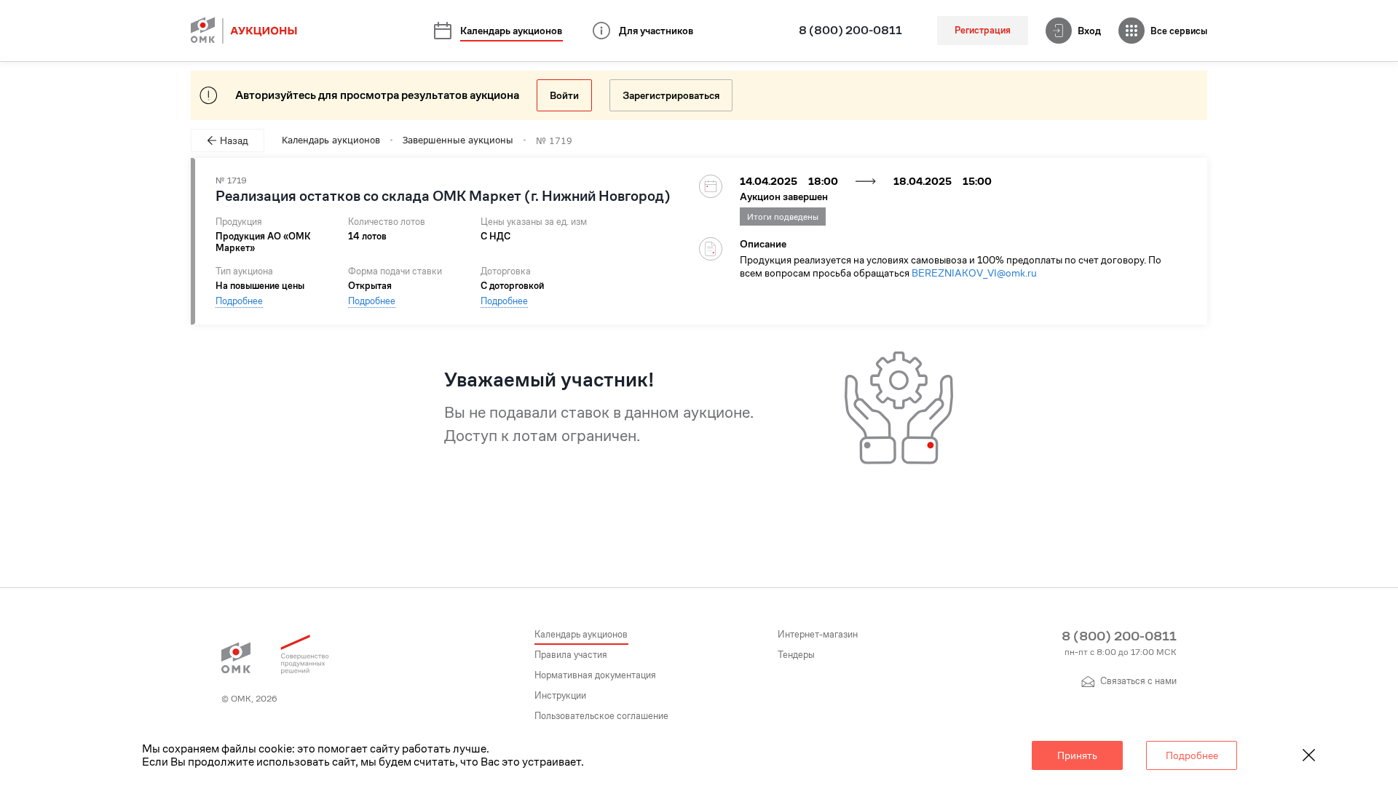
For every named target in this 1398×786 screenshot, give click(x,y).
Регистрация (983, 30)
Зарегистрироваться (671, 95)
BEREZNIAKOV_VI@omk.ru (974, 272)
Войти (564, 95)
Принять (1077, 755)
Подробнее (239, 301)
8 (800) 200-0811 (850, 30)
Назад (234, 140)
